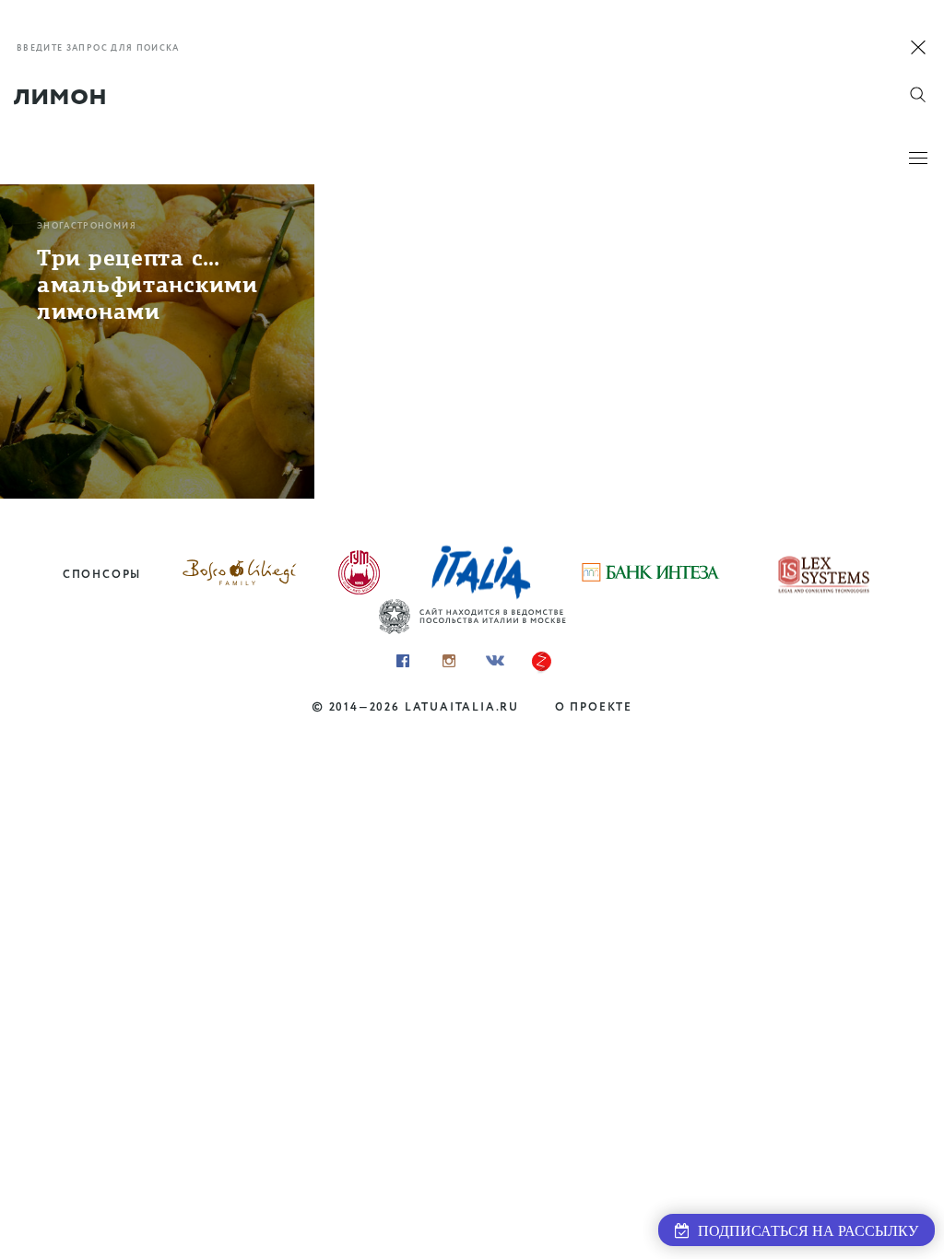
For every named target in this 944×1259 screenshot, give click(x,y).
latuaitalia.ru (462, 707)
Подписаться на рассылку (803, 1231)
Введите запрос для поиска (98, 48)
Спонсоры (102, 574)
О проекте (593, 707)
